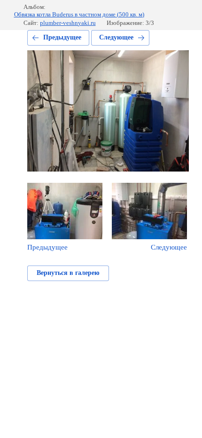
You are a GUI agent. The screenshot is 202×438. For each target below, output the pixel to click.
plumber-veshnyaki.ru (68, 22)
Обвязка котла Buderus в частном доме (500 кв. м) (79, 14)
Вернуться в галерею (68, 272)
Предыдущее (62, 37)
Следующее (116, 37)
